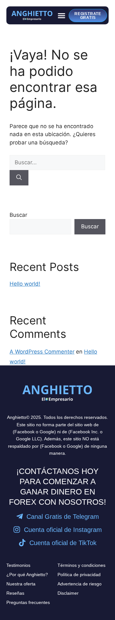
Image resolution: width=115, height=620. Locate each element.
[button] (62, 15)
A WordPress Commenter (42, 351)
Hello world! (25, 284)
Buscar (18, 215)
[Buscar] (19, 177)
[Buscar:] (57, 162)
